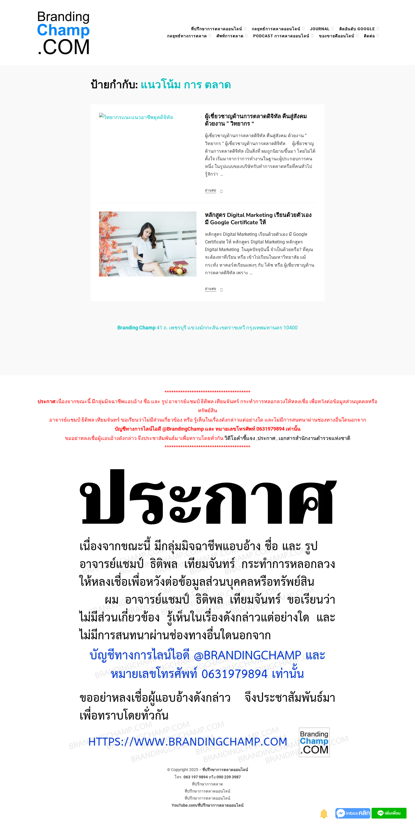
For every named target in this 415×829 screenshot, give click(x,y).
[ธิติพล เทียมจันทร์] (324, 813)
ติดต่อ (369, 36)
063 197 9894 (196, 777)
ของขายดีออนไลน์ (336, 36)
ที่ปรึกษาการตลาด (207, 784)
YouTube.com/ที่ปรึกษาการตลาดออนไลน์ (208, 805)
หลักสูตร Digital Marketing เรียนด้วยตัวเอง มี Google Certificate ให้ (258, 218)
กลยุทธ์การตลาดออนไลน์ (276, 29)
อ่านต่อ (211, 190)
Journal (320, 29)
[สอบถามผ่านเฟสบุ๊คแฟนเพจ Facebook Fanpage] (353, 813)
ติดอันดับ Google (357, 29)
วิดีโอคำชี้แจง (239, 438)
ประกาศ (266, 438)
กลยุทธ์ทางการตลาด (187, 36)
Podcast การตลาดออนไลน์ (281, 36)
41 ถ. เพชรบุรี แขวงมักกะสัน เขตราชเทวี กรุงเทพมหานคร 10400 (207, 328)
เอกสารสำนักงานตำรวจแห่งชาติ (314, 438)
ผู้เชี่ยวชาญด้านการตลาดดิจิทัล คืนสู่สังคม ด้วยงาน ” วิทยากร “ (256, 120)
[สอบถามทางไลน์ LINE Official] (389, 813)
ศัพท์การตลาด (230, 36)
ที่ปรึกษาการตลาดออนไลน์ (216, 29)
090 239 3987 (229, 777)
